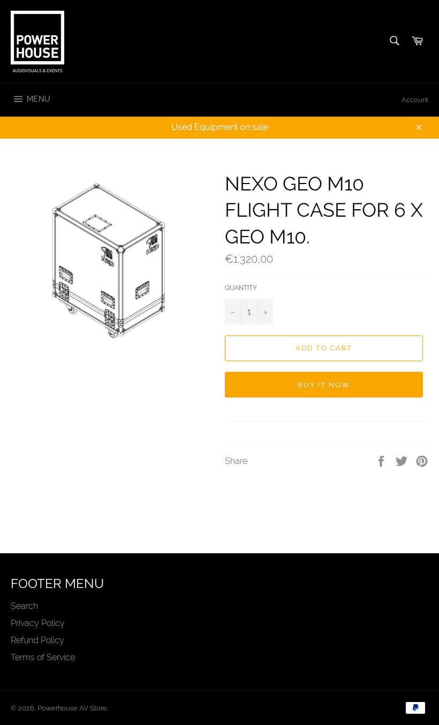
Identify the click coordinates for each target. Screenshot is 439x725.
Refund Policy (37, 640)
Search (24, 606)
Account (415, 100)
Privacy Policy (38, 623)
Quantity (241, 288)
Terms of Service (43, 657)
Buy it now (324, 385)
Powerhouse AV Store (72, 708)
